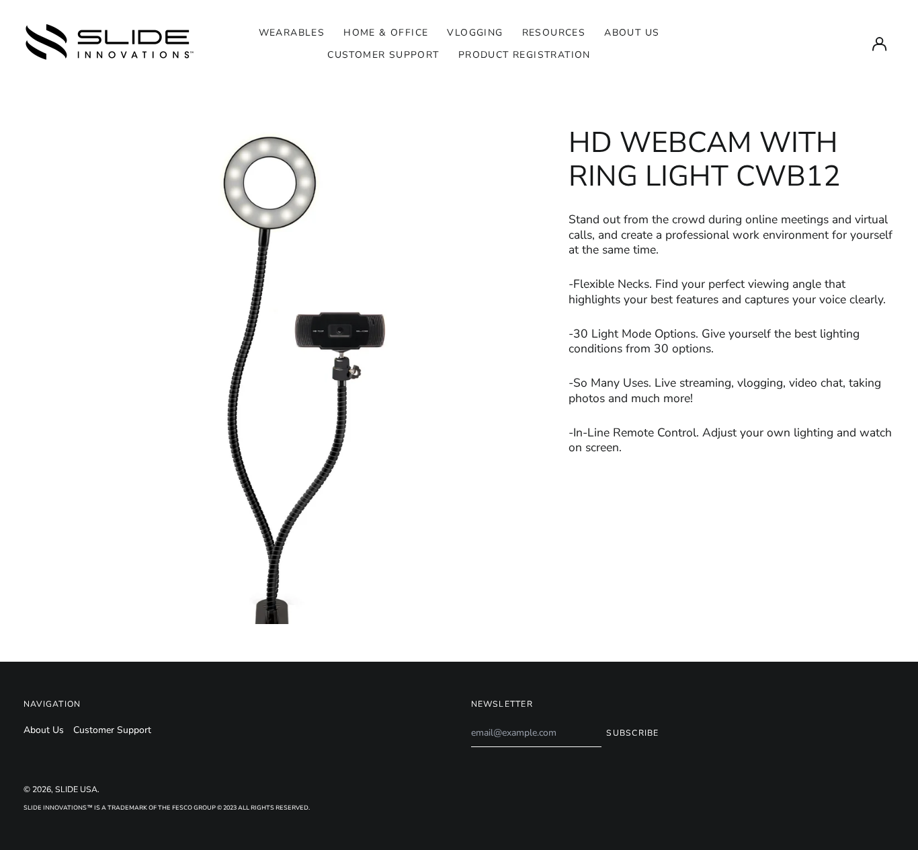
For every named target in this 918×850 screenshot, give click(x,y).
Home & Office (385, 32)
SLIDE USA (76, 789)
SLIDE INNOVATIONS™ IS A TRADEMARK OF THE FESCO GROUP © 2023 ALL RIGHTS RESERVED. (167, 808)
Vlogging (475, 32)
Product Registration (524, 54)
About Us (631, 32)
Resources (554, 32)
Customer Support (383, 54)
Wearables (292, 32)
